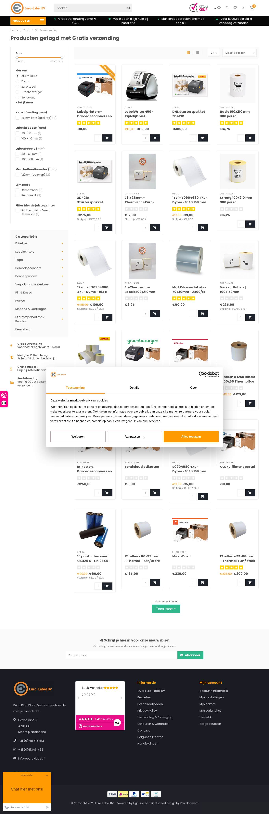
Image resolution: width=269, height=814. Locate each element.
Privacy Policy (147, 710)
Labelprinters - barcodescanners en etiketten (94, 116)
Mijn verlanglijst (210, 710)
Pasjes (20, 300)
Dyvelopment (189, 803)
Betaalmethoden (150, 704)
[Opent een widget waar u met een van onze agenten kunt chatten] (27, 791)
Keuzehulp (23, 329)
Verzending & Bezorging (154, 717)
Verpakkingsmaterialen (32, 284)
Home (14, 30)
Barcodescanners (28, 268)
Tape (19, 260)
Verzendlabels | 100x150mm (233, 289)
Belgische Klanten (150, 737)
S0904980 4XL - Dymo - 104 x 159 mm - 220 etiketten (189, 471)
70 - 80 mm (31, 133)
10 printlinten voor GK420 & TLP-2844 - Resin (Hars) (93, 561)
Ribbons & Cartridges (30, 309)
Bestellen (144, 697)
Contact (143, 730)
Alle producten (210, 724)
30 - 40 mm (31, 154)
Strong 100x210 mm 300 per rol (236, 199)
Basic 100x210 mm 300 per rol (235, 113)
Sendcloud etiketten (142, 466)
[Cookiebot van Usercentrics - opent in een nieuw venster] (201, 375)
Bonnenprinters (26, 276)
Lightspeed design (163, 803)
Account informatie (213, 691)
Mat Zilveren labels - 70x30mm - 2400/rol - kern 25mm (189, 292)
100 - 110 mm (31, 139)
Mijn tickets (207, 704)
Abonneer (192, 655)
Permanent (31, 195)
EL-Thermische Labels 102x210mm (140, 289)
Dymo (25, 81)
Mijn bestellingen (211, 697)
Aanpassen (132, 436)
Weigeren (77, 436)
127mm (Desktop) (35, 175)
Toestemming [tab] (75, 387)
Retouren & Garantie (152, 724)
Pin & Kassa (23, 292)
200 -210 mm (32, 159)
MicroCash (181, 556)
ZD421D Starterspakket (90, 199)
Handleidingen (147, 743)
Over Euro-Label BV (151, 691)
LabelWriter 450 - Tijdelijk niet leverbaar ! (139, 116)
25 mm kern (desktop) (38, 118)
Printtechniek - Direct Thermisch (35, 212)
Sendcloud (28, 97)
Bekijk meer (25, 102)
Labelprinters (24, 251)
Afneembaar (32, 190)
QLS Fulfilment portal (237, 466)
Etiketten (22, 243)
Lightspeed (140, 803)
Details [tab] (134, 387)
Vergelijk (205, 717)
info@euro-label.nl (31, 758)
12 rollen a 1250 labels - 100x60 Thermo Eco (237, 379)
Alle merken (29, 76)
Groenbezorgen (32, 92)
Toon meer (165, 609)
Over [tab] (193, 387)
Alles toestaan (191, 436)
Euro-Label (28, 87)
